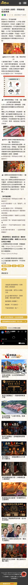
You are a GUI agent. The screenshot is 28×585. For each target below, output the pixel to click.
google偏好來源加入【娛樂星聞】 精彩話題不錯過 (14, 297)
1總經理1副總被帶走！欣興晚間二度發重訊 (13, 286)
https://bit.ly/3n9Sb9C (14, 246)
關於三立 (16, 576)
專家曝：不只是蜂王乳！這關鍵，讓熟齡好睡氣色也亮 (12, 305)
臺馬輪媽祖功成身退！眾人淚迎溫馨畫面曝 (13, 321)
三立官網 (11, 576)
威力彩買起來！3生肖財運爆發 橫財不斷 (15, 317)
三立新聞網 (5, 576)
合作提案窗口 (14, 578)
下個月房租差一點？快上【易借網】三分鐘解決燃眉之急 (12, 308)
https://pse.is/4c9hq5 (9, 253)
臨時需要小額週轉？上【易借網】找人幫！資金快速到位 (12, 301)
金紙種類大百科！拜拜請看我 (12, 73)
